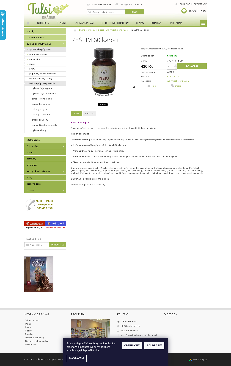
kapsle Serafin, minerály (44, 125)
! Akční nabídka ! (35, 37)
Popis (77, 114)
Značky (30, 190)
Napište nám (31, 344)
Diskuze (89, 114)
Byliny (32, 68)
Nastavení (76, 358)
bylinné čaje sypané (42, 88)
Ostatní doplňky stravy (40, 78)
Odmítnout (132, 345)
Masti (32, 64)
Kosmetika (32, 165)
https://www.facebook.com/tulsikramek (139, 335)
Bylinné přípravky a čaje (39, 44)
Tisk (153, 86)
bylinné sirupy (39, 130)
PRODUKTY (42, 23)
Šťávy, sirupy (35, 59)
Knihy (29, 177)
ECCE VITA (173, 76)
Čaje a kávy (32, 146)
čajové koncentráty (42, 104)
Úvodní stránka (28, 23)
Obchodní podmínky (115, 23)
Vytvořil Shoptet (199, 360)
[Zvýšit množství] (175, 65)
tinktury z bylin (39, 109)
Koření (30, 152)
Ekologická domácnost (38, 171)
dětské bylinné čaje (42, 98)
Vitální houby (33, 140)
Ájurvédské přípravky (40, 49)
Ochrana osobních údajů (36, 341)
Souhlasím (154, 345)
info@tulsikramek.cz (130, 326)
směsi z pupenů (40, 119)
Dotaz (178, 86)
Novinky (31, 31)
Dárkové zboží (34, 184)
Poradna (176, 23)
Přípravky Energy (38, 54)
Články (61, 23)
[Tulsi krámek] (55, 10)
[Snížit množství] (175, 67)
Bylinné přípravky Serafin (42, 83)
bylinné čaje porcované (44, 93)
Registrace (200, 4)
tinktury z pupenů (41, 114)
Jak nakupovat (84, 23)
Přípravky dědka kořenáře (42, 73)
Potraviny (31, 158)
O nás (140, 23)
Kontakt (157, 23)
